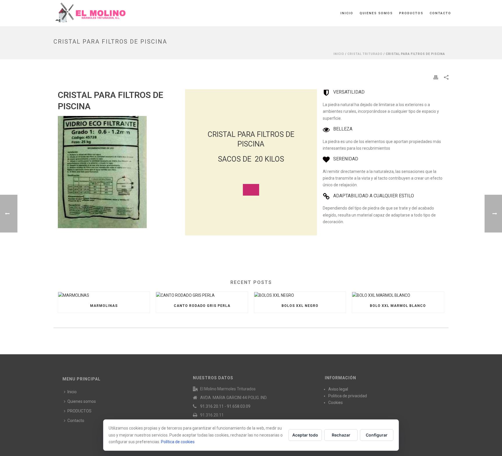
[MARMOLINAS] (104, 295)
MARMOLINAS (104, 306)
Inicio (346, 13)
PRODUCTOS (411, 13)
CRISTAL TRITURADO (365, 54)
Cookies (335, 402)
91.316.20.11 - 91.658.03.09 (225, 406)
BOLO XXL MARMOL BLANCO (398, 306)
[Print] (435, 77)
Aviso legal (338, 389)
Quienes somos (376, 13)
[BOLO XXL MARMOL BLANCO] (398, 295)
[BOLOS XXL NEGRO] (300, 295)
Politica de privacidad (347, 396)
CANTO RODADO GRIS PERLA (202, 306)
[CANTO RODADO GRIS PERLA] (202, 295)
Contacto (440, 13)
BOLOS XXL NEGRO (300, 306)
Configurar (377, 434)
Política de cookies (178, 441)
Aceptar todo (305, 434)
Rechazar (341, 434)
